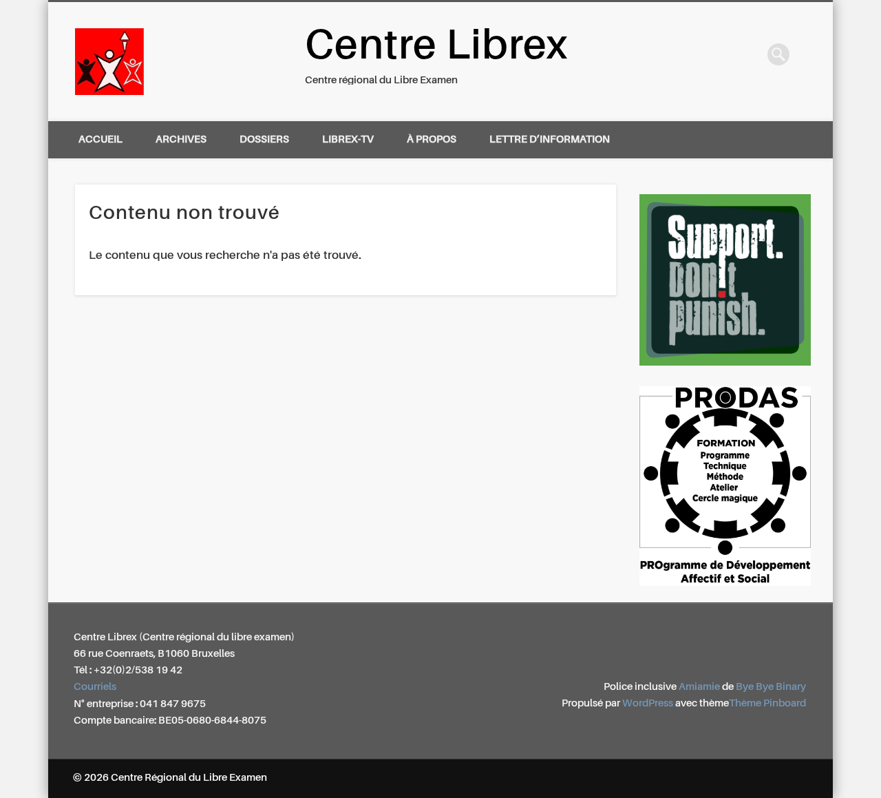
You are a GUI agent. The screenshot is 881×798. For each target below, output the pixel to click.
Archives (181, 139)
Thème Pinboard (767, 703)
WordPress (647, 703)
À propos (431, 139)
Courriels (95, 687)
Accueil (100, 139)
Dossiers (264, 139)
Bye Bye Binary (771, 687)
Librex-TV (348, 139)
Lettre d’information (549, 139)
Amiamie (699, 687)
